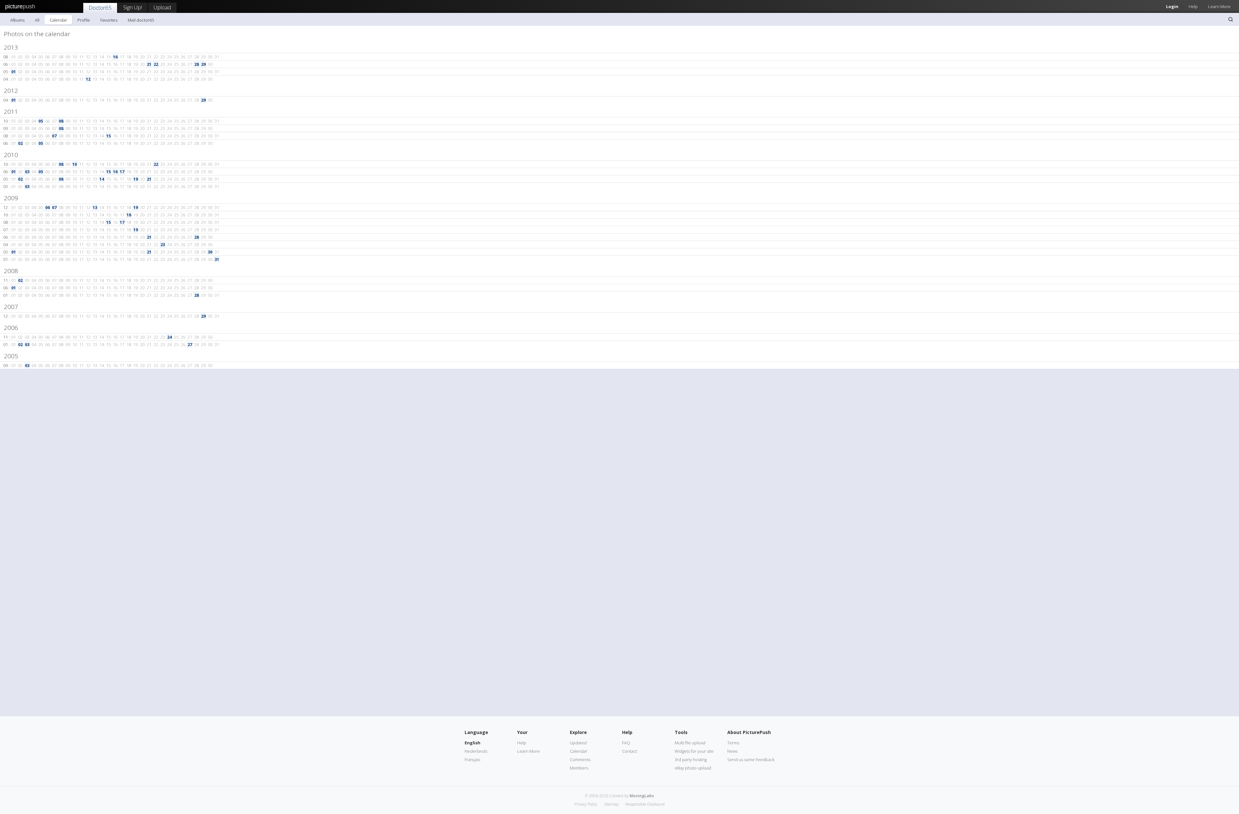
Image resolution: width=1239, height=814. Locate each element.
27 (189, 344)
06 (47, 207)
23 (162, 244)
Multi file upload (690, 743)
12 (88, 79)
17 (122, 171)
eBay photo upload (693, 768)
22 (156, 64)
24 (169, 337)
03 (27, 171)
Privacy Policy (585, 804)
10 (74, 164)
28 (196, 64)
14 (101, 179)
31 (217, 259)
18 (128, 215)
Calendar (58, 20)
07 (54, 136)
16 (115, 57)
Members (579, 768)
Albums (17, 20)
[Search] (1230, 19)
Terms (733, 743)
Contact (629, 751)
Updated (578, 743)
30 (210, 252)
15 (108, 136)
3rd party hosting (691, 759)
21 (149, 64)
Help (1193, 6)
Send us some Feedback (750, 759)
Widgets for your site (694, 751)
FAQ (626, 743)
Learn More (1219, 6)
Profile (83, 20)
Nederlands (476, 751)
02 (20, 143)
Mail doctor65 (141, 20)
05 (40, 121)
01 (13, 71)
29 (203, 64)
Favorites (108, 20)
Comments (580, 759)
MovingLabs (642, 796)
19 (135, 179)
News (732, 751)
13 (95, 207)
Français (472, 759)
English (472, 743)
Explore (578, 732)
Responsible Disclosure (645, 804)
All (37, 20)
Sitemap (611, 804)
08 (61, 121)
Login (1172, 6)
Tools (681, 732)
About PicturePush (749, 732)
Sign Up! (132, 7)
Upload (162, 7)
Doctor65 (100, 7)
